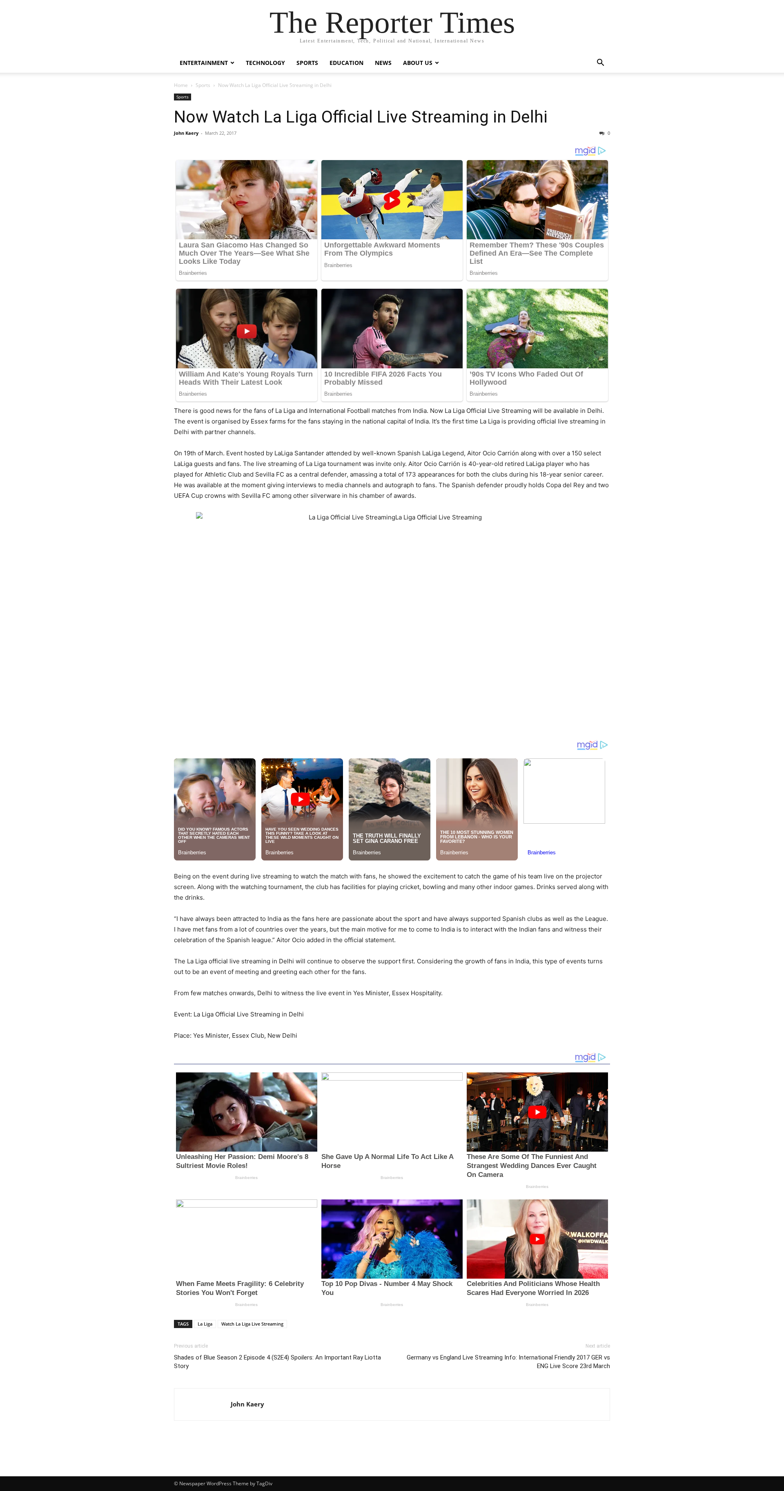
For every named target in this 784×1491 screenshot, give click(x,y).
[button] (600, 63)
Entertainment (204, 63)
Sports (307, 63)
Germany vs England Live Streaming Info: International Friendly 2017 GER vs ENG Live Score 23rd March (508, 1362)
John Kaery (186, 133)
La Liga (205, 1324)
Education (346, 63)
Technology (265, 63)
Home (181, 85)
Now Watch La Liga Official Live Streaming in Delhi (361, 117)
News (383, 63)
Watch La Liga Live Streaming (252, 1324)
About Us (417, 63)
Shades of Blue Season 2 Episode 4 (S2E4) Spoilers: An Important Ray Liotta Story (277, 1362)
